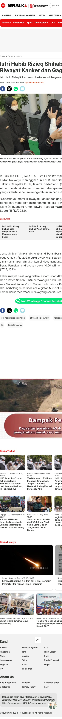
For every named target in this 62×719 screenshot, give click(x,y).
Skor (46, 647)
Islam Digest (50, 651)
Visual (25, 664)
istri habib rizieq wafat (39, 318)
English (47, 664)
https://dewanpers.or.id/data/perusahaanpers (24, 703)
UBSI (53, 22)
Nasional (6, 22)
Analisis (25, 656)
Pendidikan (18, 22)
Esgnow (4, 664)
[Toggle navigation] (3, 5)
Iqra (24, 651)
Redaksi (26, 682)
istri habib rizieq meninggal (13, 318)
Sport (30, 22)
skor (42, 15)
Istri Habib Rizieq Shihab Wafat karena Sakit (39, 229)
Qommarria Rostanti (34, 82)
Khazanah (4, 651)
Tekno (25, 660)
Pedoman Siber (51, 682)
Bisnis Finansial (51, 660)
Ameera (4, 647)
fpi (2, 325)
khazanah (55, 15)
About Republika (8, 682)
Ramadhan (27, 668)
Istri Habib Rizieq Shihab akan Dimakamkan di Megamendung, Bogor (10, 231)
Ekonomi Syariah (25, 15)
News (10, 56)
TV (1, 668)
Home (2, 56)
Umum (19, 56)
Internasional (41, 22)
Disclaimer (5, 687)
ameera (6, 15)
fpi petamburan (15, 325)
